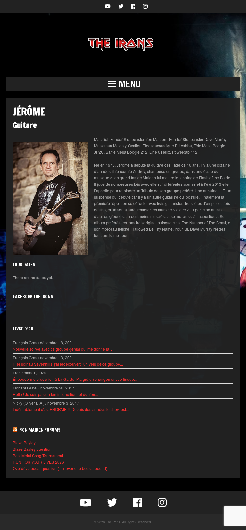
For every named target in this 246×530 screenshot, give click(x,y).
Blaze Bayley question (32, 449)
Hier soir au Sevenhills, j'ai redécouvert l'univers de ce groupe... (68, 364)
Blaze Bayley (24, 442)
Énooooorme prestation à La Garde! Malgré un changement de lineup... (75, 379)
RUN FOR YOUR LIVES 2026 (38, 462)
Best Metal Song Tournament (38, 455)
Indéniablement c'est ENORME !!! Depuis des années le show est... (71, 409)
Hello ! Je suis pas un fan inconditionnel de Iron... (55, 394)
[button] (123, 84)
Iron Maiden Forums (39, 430)
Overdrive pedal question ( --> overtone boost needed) (60, 468)
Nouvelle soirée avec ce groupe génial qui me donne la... (62, 349)
